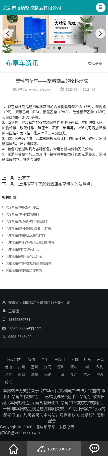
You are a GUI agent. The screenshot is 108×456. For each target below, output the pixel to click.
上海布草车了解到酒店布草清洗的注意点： (56, 184)
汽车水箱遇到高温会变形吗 (24, 270)
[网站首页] (14, 448)
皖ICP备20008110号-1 (20, 433)
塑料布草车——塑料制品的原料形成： (54, 80)
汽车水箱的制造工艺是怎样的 (25, 235)
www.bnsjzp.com (41, 89)
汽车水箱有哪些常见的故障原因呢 (28, 263)
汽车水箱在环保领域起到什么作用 (28, 228)
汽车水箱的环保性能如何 (22, 214)
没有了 (24, 178)
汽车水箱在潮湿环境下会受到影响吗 (30, 242)
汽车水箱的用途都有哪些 (22, 207)
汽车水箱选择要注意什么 (22, 249)
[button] (100, 7)
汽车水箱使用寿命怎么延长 (24, 256)
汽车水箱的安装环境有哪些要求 (27, 221)
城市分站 (14, 359)
